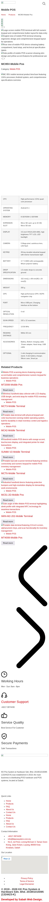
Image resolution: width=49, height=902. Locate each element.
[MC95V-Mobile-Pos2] (24, 21)
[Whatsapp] (11, 789)
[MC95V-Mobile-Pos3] (24, 25)
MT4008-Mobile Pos (11, 537)
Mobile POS (15, 69)
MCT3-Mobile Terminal (13, 406)
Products (12, 15)
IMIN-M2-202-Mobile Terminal (17, 516)
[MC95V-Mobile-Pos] (24, 19)
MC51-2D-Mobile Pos (12, 494)
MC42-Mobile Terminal (13, 430)
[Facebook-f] (4, 789)
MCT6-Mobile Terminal (13, 473)
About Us (10, 809)
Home (3, 15)
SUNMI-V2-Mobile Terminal (15, 452)
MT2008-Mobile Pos (11, 384)
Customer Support (15, 702)
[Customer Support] (4, 695)
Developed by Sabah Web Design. (21, 899)
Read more (8, 390)
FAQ (8, 807)
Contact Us (10, 812)
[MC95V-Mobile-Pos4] (24, 23)
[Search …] (44, 4)
